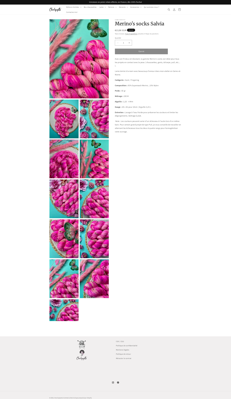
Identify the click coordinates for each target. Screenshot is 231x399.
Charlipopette (58, 398)
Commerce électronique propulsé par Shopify (77, 398)
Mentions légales (122, 350)
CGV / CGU (120, 341)
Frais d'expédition (131, 34)
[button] (73, 7)
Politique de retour (123, 354)
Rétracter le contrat (123, 358)
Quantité (118, 38)
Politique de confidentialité (126, 346)
